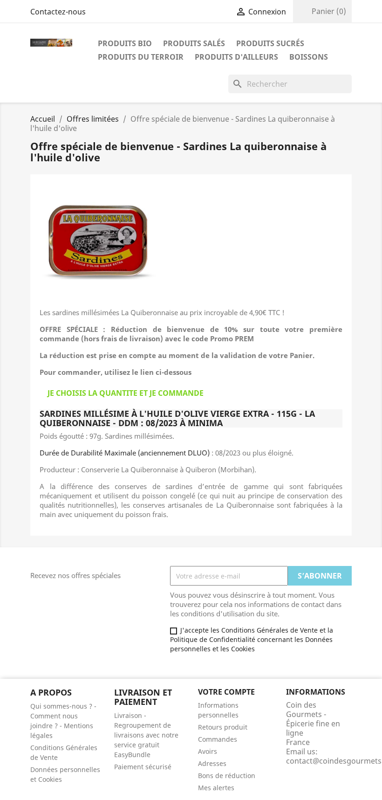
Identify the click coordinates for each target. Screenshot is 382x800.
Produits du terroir (141, 57)
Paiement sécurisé (142, 766)
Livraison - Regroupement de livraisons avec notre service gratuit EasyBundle (146, 735)
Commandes (217, 739)
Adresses (212, 763)
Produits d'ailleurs (236, 57)
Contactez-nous (58, 12)
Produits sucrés (270, 43)
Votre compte (226, 692)
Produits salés (194, 43)
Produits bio (125, 43)
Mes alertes (216, 787)
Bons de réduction (226, 775)
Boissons (308, 57)
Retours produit (222, 727)
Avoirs (207, 751)
